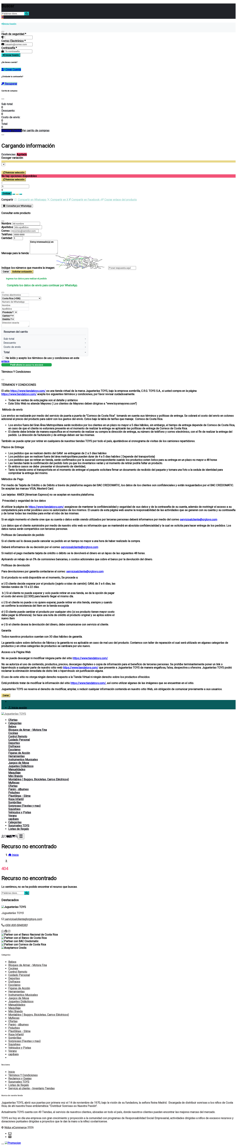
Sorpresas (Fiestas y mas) (24, 805)
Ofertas (13, 720)
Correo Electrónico (13, 41)
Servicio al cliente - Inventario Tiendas (31, 1088)
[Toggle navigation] (21, 836)
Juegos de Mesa (18, 762)
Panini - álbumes (18, 789)
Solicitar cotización (22, 271)
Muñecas (13, 782)
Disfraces (14, 746)
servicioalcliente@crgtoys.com (198, 519)
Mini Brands (15, 776)
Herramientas (16, 756)
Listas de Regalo (18, 829)
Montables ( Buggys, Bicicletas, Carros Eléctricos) (38, 779)
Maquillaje (14, 772)
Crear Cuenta (13, 69)
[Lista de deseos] (5, 836)
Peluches (14, 792)
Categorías (15, 723)
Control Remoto (17, 736)
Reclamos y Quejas (20, 1078)
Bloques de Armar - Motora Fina (27, 729)
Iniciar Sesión (12, 55)
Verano (12, 815)
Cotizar (6, 193)
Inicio (11, 1072)
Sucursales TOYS (18, 825)
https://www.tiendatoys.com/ (28, 390)
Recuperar (10, 83)
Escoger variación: (12, 157)
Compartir (7, 199)
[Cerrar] (2, 31)
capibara (13, 819)
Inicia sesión (19, 707)
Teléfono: (7, 234)
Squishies (14, 809)
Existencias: (8, 154)
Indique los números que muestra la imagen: (28, 267)
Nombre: (6, 223)
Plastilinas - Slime (19, 795)
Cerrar (6, 271)
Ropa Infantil (16, 799)
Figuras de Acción (19, 753)
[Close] (2, 98)
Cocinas (13, 733)
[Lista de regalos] (10, 836)
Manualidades (16, 769)
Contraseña (9, 48)
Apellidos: (7, 227)
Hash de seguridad (13, 34)
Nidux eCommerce (15, 1127)
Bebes (12, 726)
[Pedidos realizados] (8, 836)
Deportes (14, 743)
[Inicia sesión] (2, 836)
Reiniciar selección (15, 172)
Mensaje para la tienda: (15, 253)
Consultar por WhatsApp (19, 206)
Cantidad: (6, 238)
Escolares (14, 749)
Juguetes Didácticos (20, 766)
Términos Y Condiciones (23, 1075)
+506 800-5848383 (15, 925)
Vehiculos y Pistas (19, 812)
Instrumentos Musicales (23, 759)
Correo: (5, 230)
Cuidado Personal (19, 739)
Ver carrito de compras (35, 130)
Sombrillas (14, 802)
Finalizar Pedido (11, 130)
